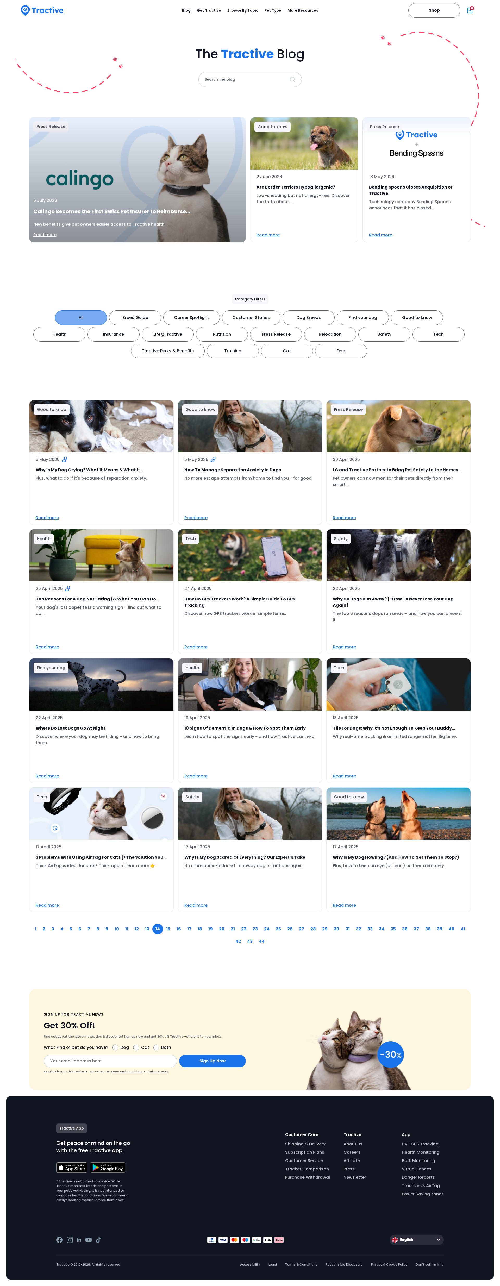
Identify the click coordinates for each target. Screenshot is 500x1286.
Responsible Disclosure (344, 1264)
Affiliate (351, 1161)
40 (451, 929)
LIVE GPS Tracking (420, 1144)
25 (278, 929)
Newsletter (354, 1177)
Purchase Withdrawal (307, 1177)
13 (147, 929)
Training (232, 351)
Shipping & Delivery (305, 1144)
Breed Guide (135, 318)
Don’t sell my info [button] (430, 1264)
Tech (438, 334)
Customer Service (304, 1161)
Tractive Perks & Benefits (168, 351)
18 (200, 929)
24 (267, 929)
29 (325, 929)
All (81, 318)
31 (348, 929)
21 (233, 929)
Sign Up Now (212, 1061)
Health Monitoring (421, 1152)
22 (243, 929)
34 (381, 929)
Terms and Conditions (126, 1072)
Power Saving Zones (423, 1194)
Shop (434, 10)
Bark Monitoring (418, 1161)
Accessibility (250, 1264)
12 (137, 929)
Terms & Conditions (301, 1264)
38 (428, 929)
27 (301, 929)
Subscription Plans (304, 1152)
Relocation (330, 334)
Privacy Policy (158, 1072)
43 (250, 941)
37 (416, 929)
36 (405, 929)
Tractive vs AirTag (421, 1186)
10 (117, 929)
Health (59, 334)
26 (290, 929)
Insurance (113, 334)
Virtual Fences (417, 1169)
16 (179, 929)
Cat (287, 351)
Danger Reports (418, 1177)
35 (393, 929)
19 (210, 929)
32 (358, 929)
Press (349, 1169)
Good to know (417, 318)
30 (336, 929)
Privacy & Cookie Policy (389, 1264)
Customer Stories (251, 318)
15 (168, 929)
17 (189, 929)
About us (352, 1144)
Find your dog (362, 318)
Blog (186, 10)
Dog (341, 351)
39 (439, 929)
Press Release (276, 334)
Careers (351, 1152)
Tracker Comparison (307, 1169)
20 (221, 929)
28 (313, 929)
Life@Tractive (167, 334)
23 (255, 929)
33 (370, 929)
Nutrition (222, 334)
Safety (384, 334)
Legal (272, 1264)
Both (166, 1047)
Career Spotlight (191, 318)
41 (463, 929)
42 (238, 941)
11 (126, 929)
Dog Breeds (309, 318)
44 (262, 941)
